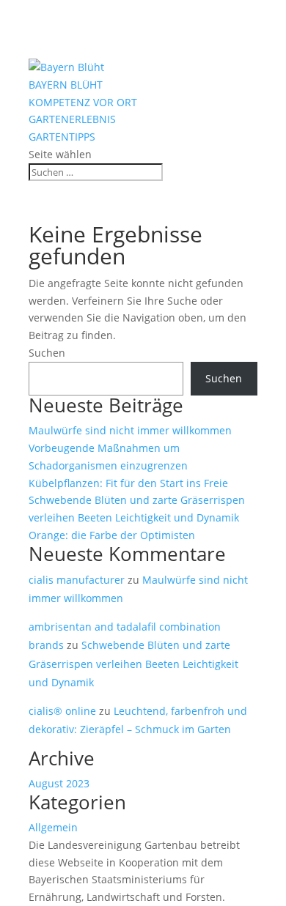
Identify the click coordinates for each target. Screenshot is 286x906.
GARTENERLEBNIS (72, 119)
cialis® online (62, 711)
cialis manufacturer (77, 580)
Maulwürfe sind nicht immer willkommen (130, 430)
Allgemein (53, 827)
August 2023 (59, 783)
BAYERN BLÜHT (66, 85)
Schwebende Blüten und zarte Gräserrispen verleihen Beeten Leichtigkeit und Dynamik (133, 663)
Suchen (47, 353)
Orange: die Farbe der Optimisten (112, 535)
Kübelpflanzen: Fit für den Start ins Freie (128, 483)
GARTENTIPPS (62, 137)
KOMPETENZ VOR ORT (83, 102)
